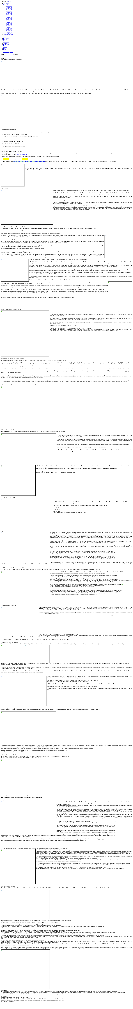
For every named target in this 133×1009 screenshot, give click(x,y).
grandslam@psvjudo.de (22, 154)
